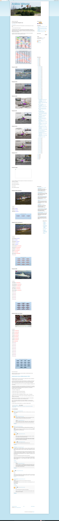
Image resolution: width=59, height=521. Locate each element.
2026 (38, 58)
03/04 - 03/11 (39, 145)
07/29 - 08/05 (39, 87)
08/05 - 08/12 (39, 86)
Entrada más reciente (14, 506)
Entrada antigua (33, 506)
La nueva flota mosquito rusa (41, 130)
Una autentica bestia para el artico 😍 (42, 31)
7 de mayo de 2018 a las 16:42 (19, 470)
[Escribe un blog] (20, 405)
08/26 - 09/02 (39, 83)
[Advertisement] (31, 18)
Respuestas (15, 432)
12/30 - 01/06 (39, 66)
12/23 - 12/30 (39, 67)
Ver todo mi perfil (39, 42)
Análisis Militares (21, 4)
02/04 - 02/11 (39, 149)
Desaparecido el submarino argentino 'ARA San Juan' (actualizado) (42, 212)
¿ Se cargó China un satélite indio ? (42, 115)
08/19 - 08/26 (39, 84)
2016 (38, 155)
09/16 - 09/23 (39, 80)
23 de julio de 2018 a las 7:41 (21, 420)
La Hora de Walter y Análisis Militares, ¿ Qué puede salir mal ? (42, 192)
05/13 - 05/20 (39, 97)
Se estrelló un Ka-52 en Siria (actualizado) (41, 116)
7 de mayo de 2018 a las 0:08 (20, 416)
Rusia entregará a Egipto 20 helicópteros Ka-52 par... (41, 111)
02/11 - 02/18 (39, 148)
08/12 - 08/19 (39, 85)
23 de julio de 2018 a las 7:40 (21, 463)
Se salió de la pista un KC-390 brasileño (42, 129)
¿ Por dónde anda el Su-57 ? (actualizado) (42, 208)
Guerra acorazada (44, 222)
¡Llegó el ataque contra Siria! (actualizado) (42, 196)
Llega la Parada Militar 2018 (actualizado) (41, 132)
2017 (38, 154)
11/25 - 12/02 (39, 71)
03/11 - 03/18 (39, 144)
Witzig (16, 416)
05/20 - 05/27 (39, 96)
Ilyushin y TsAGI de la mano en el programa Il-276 (42, 120)
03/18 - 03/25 (39, 143)
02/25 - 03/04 (39, 146)
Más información (43, 520)
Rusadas (44, 233)
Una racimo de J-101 (40, 110)
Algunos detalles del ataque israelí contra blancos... (42, 101)
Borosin (15, 426)
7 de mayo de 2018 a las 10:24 (19, 426)
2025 (38, 59)
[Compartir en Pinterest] (22, 405)
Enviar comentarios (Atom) (18, 507)
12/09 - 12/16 (39, 69)
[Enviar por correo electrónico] (19, 405)
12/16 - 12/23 (39, 68)
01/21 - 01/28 (39, 151)
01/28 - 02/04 (39, 150)
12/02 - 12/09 (39, 70)
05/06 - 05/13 (39, 98)
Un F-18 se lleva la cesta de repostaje (42, 131)
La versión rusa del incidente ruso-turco (42, 216)
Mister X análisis (45, 225)
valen (14, 470)
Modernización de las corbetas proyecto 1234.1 (21, 376)
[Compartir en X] (20, 405)
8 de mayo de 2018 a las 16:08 (21, 487)
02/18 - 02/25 (39, 147)
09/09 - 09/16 (39, 81)
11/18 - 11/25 (39, 72)
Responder (15, 413)
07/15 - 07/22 (39, 89)
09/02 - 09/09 (39, 82)
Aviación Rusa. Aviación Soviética (45, 227)
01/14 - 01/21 (39, 152)
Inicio (23, 506)
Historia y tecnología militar (45, 230)
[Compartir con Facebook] (21, 405)
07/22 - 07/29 (39, 88)
